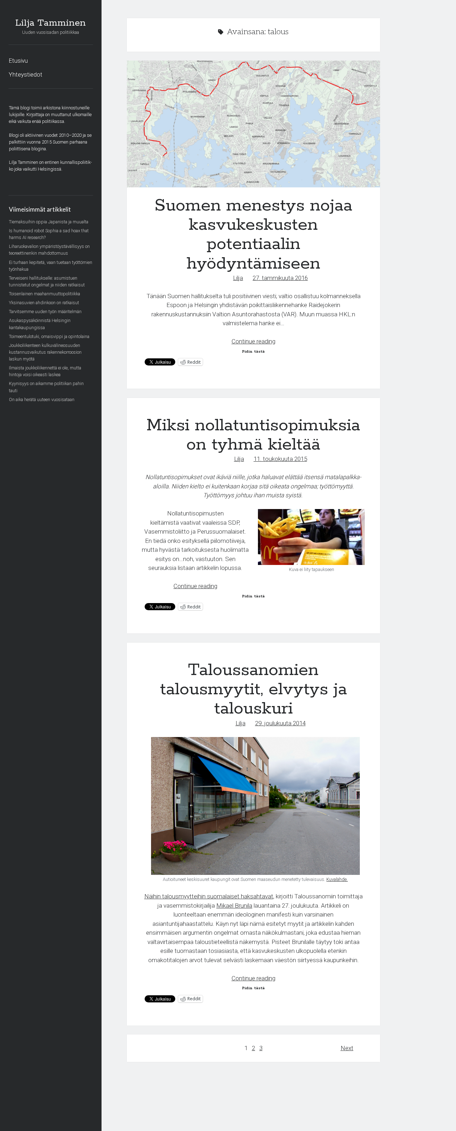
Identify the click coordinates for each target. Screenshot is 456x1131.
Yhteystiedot (25, 74)
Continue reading (253, 341)
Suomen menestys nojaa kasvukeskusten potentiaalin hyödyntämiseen (253, 124)
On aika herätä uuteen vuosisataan (41, 399)
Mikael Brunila (234, 905)
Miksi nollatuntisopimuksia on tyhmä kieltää (253, 435)
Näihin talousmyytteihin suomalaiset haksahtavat (208, 896)
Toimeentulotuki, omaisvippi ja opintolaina (49, 336)
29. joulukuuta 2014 (280, 723)
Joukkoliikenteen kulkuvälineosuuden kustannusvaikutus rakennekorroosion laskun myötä (45, 352)
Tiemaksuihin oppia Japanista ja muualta (48, 221)
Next (347, 1048)
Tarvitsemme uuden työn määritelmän (45, 311)
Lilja (238, 277)
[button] (311, 537)
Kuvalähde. (337, 879)
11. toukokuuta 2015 (280, 458)
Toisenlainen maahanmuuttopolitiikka (44, 293)
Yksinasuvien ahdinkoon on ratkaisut (44, 302)
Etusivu (18, 60)
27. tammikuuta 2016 (280, 277)
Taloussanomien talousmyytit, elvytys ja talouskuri (253, 689)
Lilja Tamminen (50, 23)
